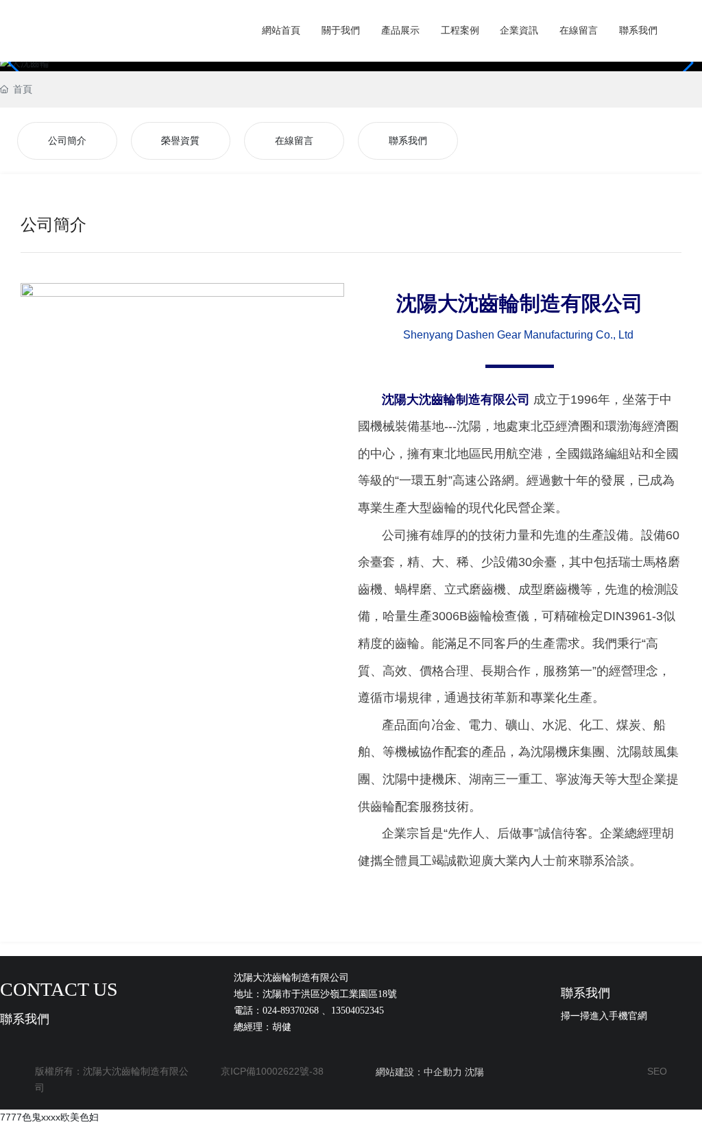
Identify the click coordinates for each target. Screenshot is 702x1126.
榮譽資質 (180, 141)
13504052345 (357, 1010)
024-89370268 (291, 1010)
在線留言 (294, 141)
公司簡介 (67, 141)
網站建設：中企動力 (419, 1071)
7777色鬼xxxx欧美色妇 (49, 1117)
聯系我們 (408, 141)
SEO (657, 1071)
